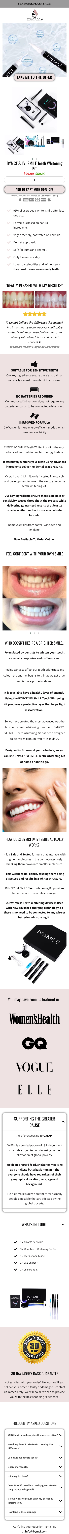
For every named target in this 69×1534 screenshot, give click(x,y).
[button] (32, 159)
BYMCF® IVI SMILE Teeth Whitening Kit (34, 166)
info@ (29, 1531)
